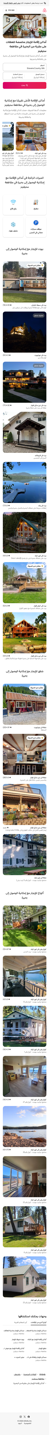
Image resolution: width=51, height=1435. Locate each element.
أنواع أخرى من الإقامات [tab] (38, 1322)
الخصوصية (27, 1423)
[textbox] (35, 77)
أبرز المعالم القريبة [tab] (20, 1322)
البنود (20, 1423)
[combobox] (24, 68)
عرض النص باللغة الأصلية (12, 3)
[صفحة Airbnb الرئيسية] (44, 10)
